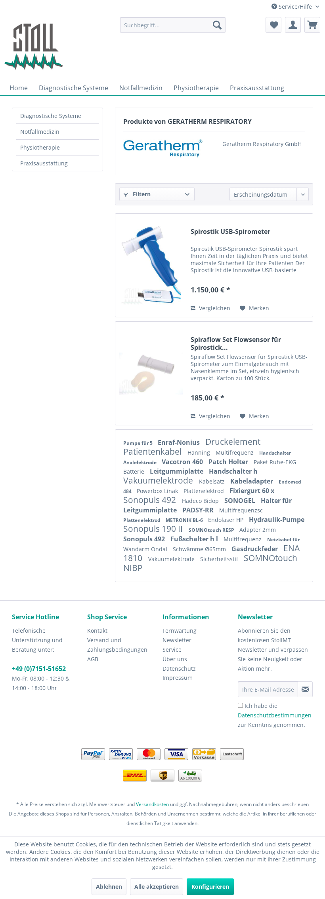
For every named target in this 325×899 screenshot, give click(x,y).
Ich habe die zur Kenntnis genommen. (275, 715)
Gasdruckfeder (255, 548)
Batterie (134, 471)
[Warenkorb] (312, 25)
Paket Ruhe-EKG (275, 462)
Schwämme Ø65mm (200, 549)
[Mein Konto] (293, 25)
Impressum (177, 677)
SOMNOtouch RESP (212, 530)
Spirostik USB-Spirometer (230, 232)
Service (172, 649)
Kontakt (97, 630)
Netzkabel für (283, 539)
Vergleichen (213, 308)
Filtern (141, 194)
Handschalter (275, 453)
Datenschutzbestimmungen (275, 715)
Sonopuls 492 (150, 499)
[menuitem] (173, 25)
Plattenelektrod (205, 491)
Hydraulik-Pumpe (276, 519)
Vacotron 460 (183, 461)
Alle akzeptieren (156, 886)
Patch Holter (229, 461)
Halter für (276, 500)
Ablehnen (109, 886)
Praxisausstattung (44, 163)
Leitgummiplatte (177, 471)
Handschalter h (233, 471)
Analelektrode (140, 462)
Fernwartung (179, 630)
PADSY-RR (198, 510)
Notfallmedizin (39, 131)
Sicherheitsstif (220, 559)
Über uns (174, 659)
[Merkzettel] (273, 25)
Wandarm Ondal (146, 549)
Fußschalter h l (195, 539)
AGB (92, 659)
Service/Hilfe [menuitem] (295, 6)
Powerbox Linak (158, 491)
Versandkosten (152, 804)
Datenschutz (179, 668)
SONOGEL (240, 500)
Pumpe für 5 (138, 443)
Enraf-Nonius (179, 442)
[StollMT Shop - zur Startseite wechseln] (33, 46)
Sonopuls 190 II (154, 528)
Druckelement (232, 441)
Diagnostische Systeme (50, 115)
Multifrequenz (235, 452)
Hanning (199, 452)
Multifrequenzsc (241, 510)
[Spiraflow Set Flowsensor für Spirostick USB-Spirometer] (151, 373)
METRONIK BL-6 (185, 520)
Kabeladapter (252, 481)
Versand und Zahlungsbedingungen (117, 644)
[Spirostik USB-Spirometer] (151, 265)
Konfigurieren (210, 886)
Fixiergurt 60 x (251, 490)
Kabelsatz (212, 481)
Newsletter (176, 640)
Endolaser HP (226, 519)
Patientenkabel (153, 451)
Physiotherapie (40, 147)
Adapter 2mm (257, 529)
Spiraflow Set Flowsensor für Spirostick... (236, 343)
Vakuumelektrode (159, 480)
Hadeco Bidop (201, 501)
